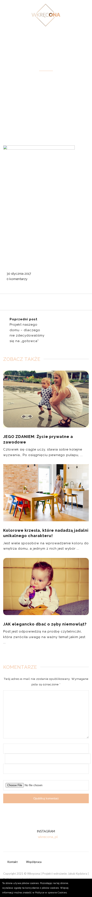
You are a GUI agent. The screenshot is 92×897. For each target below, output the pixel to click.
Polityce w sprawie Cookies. (51, 892)
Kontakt (12, 862)
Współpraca (34, 862)
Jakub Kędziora (77, 873)
